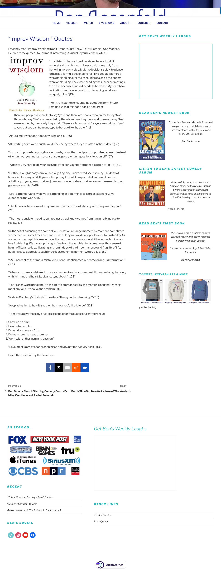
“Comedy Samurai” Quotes (22, 503)
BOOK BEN (143, 22)
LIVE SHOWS (106, 22)
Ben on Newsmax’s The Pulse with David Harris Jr (34, 510)
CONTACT (162, 22)
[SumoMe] (84, 367)
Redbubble (149, 307)
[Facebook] (50, 367)
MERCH (88, 22)
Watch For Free (175, 208)
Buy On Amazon (191, 141)
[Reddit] (76, 367)
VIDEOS (70, 22)
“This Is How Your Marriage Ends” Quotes (30, 497)
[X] (59, 367)
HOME (56, 22)
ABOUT (124, 22)
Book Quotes (101, 521)
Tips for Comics (102, 515)
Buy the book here (43, 355)
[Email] (67, 367)
